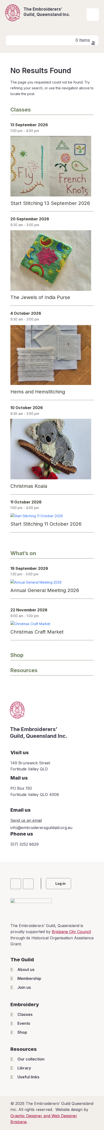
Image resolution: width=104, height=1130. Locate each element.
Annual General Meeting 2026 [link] (44, 590)
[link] (93, 19)
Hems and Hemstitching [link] (37, 392)
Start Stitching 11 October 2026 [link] (46, 524)
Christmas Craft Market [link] (37, 632)
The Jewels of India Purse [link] (40, 297)
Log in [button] (60, 883)
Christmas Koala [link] (28, 486)
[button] (93, 41)
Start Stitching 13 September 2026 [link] (50, 203)
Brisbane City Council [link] (71, 931)
